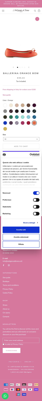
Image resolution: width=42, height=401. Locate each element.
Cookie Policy (8, 293)
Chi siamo (6, 313)
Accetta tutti (21, 230)
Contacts (6, 316)
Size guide (7, 95)
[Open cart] (39, 11)
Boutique (6, 281)
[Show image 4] (24, 67)
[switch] (36, 200)
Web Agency (27, 372)
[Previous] (13, 67)
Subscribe (11, 350)
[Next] (28, 67)
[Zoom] (37, 19)
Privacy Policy (8, 289)
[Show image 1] (17, 67)
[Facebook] (3, 265)
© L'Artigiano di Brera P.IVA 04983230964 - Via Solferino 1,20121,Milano (21, 369)
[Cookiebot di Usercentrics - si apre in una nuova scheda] (29, 154)
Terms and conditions (11, 285)
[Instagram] (9, 265)
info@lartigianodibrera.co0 (12, 261)
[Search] (35, 11)
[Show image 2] (19, 67)
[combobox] (21, 139)
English (28, 361)
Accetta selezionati (21, 237)
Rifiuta (21, 244)
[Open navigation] (3, 11)
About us (6, 309)
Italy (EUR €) (14, 361)
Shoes (5, 305)
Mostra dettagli (29, 223)
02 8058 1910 (8, 253)
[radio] (5, 105)
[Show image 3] (22, 67)
